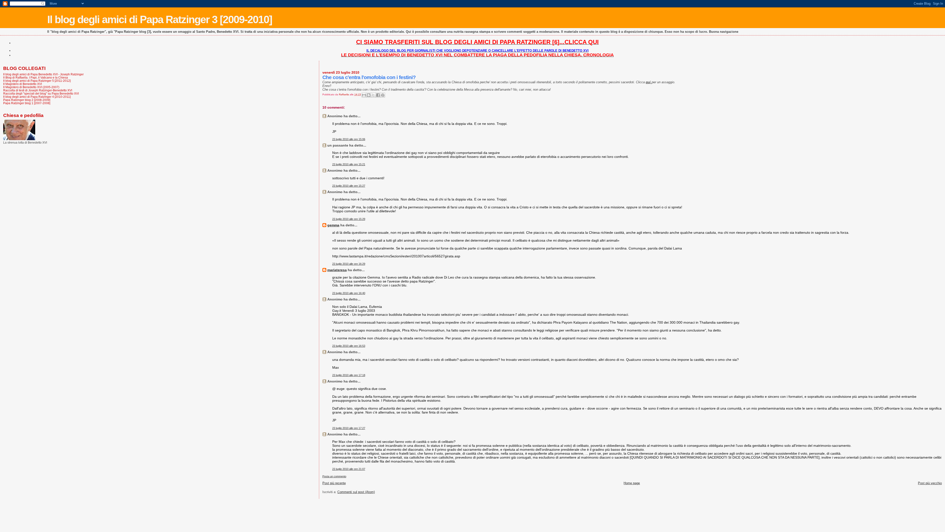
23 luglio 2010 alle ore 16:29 (348, 263)
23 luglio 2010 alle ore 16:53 (348, 345)
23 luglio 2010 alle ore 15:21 (348, 164)
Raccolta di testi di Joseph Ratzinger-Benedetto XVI (37, 90)
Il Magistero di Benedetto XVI (22, 83)
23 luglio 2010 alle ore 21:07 (348, 468)
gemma (333, 225)
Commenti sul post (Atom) (356, 492)
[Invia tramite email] (364, 95)
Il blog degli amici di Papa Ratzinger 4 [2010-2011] (37, 96)
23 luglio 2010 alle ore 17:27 (348, 428)
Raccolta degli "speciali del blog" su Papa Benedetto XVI (41, 93)
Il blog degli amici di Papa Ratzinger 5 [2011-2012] (37, 80)
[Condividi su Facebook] (378, 95)
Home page (632, 483)
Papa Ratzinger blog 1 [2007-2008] (26, 103)
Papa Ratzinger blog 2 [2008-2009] (26, 99)
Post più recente (334, 483)
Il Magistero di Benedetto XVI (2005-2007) (31, 87)
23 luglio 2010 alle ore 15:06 (348, 139)
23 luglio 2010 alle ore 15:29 (348, 218)
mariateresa (337, 270)
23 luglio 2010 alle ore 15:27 (348, 185)
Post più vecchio (930, 483)
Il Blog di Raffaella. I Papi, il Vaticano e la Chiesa (35, 77)
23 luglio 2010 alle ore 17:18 (348, 375)
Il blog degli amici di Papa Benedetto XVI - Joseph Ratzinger (43, 74)
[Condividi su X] (373, 95)
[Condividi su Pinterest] (382, 95)
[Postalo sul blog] (368, 95)
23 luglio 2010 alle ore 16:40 (348, 293)
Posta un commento (334, 476)
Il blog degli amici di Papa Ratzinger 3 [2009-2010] (159, 19)
